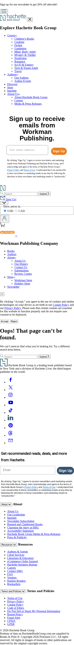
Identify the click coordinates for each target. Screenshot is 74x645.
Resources (7, 544)
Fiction (18, 45)
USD (10, 210)
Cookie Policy (61, 304)
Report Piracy (15, 614)
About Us (12, 93)
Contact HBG (15, 571)
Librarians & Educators (20, 558)
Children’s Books (24, 38)
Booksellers (13, 584)
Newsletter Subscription (20, 521)
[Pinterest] (10, 427)
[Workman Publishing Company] (16, 235)
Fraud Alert (13, 617)
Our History (21, 264)
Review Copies (23, 273)
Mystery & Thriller (25, 55)
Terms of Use (14, 598)
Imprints (12, 90)
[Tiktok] (10, 412)
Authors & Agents (17, 551)
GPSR (11, 624)
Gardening (20, 48)
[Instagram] (10, 397)
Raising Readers (16, 580)
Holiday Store (22, 283)
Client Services (15, 554)
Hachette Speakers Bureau (22, 564)
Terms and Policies (11, 591)
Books (11, 251)
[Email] (10, 442)
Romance (19, 61)
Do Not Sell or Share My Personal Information (33, 611)
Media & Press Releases (28, 103)
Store (10, 87)
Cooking (19, 42)
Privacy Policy (15, 601)
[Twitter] (10, 389)
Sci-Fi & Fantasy (24, 64)
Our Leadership (16, 514)
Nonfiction (20, 58)
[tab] (37, 294)
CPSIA (11, 620)
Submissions (21, 270)
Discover (12, 84)
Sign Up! (10, 199)
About (10, 257)
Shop (10, 277)
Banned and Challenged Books (25, 524)
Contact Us (20, 267)
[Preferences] (4, 203)
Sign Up (59, 151)
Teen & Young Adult (26, 68)
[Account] (4, 219)
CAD (21, 210)
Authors (11, 74)
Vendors (12, 577)
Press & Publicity (17, 537)
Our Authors (21, 77)
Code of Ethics (15, 607)
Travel (18, 71)
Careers (18, 100)
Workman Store (23, 280)
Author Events (22, 80)
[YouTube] (10, 405)
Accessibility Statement (20, 530)
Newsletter (13, 286)
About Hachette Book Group (30, 97)
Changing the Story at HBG (23, 527)
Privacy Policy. (13, 308)
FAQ (10, 574)
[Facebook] (10, 382)
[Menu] (4, 11)
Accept (4, 321)
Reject (14, 321)
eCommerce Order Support (22, 561)
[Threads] (10, 435)
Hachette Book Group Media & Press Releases (33, 534)
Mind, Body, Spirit (25, 51)
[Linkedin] (10, 420)
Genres (11, 35)
